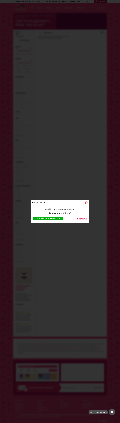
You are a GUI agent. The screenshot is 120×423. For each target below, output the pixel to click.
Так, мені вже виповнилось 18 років (48, 219)
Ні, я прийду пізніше (82, 218)
